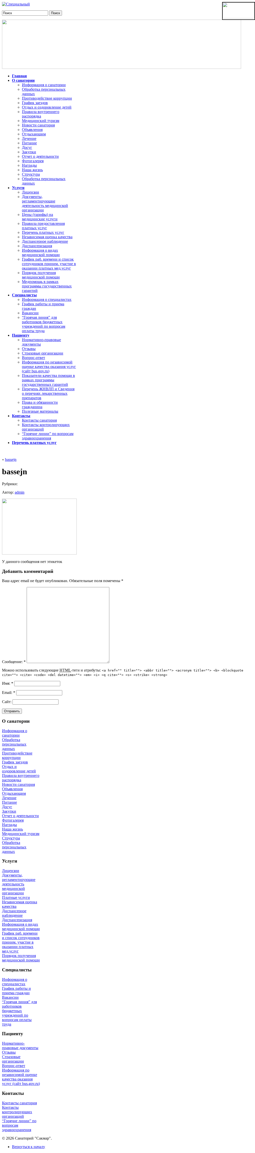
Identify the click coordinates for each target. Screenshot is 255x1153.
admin (19, 492)
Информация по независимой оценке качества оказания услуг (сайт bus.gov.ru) (49, 366)
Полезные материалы (40, 411)
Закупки (29, 152)
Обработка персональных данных (14, 744)
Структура (31, 174)
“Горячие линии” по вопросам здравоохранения (47, 436)
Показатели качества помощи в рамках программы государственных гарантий (48, 380)
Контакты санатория (39, 420)
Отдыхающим (34, 134)
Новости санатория (38, 125)
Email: (8, 692)
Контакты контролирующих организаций (17, 1111)
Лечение (29, 138)
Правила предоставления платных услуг (43, 225)
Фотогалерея (33, 161)
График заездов (35, 103)
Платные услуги (16, 897)
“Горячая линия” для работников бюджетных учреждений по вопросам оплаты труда (43, 324)
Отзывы (29, 349)
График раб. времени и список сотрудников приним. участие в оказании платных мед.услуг (49, 263)
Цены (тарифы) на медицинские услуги (40, 216)
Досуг (27, 147)
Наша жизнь (32, 170)
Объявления (32, 129)
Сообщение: (14, 662)
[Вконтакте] (16, 4)
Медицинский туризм (40, 121)
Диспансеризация (37, 246)
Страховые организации (42, 353)
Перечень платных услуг (43, 232)
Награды (29, 165)
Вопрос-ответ (33, 358)
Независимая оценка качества (47, 237)
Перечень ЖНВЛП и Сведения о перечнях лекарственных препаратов (48, 393)
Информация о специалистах (46, 299)
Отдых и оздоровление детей (46, 107)
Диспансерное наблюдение (45, 241)
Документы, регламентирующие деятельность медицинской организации (45, 203)
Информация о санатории (44, 85)
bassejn (10, 459)
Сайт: (7, 702)
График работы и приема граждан (16, 990)
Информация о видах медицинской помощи (41, 252)
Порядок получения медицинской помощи (41, 275)
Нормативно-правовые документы (20, 1045)
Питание (29, 143)
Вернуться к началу (28, 1147)
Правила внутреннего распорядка (40, 114)
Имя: (7, 683)
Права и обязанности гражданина (40, 404)
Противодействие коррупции (47, 98)
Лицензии (30, 192)
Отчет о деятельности (40, 156)
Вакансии (30, 313)
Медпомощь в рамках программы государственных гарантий (47, 286)
